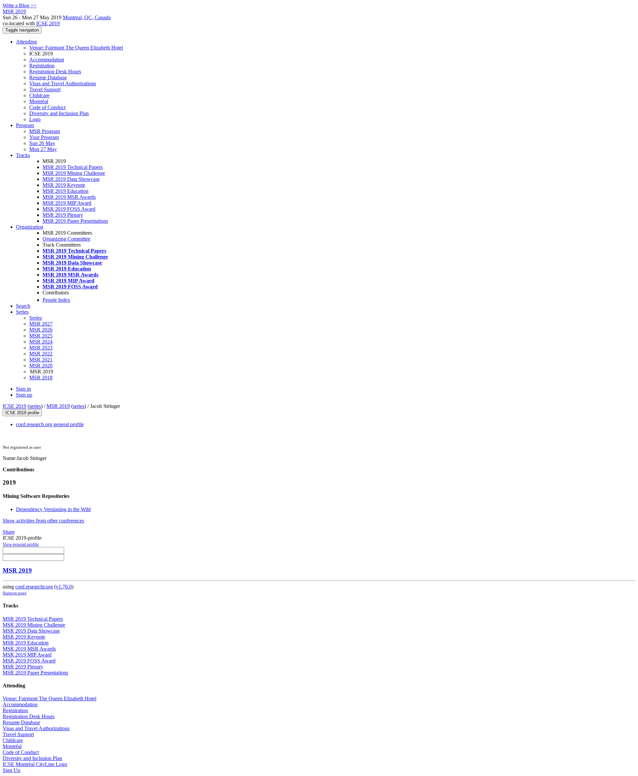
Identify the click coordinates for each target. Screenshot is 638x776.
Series (35, 318)
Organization (29, 227)
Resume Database (48, 77)
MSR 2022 (41, 353)
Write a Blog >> (20, 5)
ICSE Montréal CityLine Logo (35, 764)
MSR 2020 (41, 365)
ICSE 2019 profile (22, 412)
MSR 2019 (58, 406)
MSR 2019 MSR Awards (69, 197)
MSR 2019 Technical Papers (73, 167)
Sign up (24, 395)
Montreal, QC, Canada (87, 17)
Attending (26, 41)
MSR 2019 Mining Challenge (74, 173)
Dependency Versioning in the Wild (53, 509)
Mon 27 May (43, 149)
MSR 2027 (41, 324)
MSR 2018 (41, 377)
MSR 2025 (41, 336)
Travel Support (44, 89)
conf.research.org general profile (50, 424)
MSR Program (44, 131)
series (35, 406)
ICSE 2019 (48, 23)
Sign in (23, 389)
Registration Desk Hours (55, 71)
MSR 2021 (41, 359)
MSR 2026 (41, 330)
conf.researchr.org (34, 586)
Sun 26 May (42, 143)
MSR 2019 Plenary (63, 215)
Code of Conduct (47, 107)
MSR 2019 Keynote (64, 185)
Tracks (23, 155)
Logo (35, 119)
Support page (15, 592)
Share (9, 532)
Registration (41, 65)
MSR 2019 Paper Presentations (75, 221)
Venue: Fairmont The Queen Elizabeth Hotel (76, 47)
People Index (56, 300)
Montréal (38, 101)
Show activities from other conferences (43, 520)
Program (25, 125)
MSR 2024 (41, 342)
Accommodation (46, 59)
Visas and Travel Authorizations (62, 83)
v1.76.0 (64, 586)
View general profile (21, 544)
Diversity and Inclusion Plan (59, 113)
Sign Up (11, 770)
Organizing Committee (66, 239)
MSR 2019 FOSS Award (69, 209)
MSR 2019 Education (65, 191)
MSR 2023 (41, 347)
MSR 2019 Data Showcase (71, 179)
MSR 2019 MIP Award (67, 203)
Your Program (44, 137)
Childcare (39, 95)
